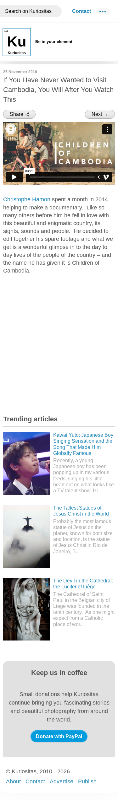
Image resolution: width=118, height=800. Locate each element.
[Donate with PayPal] (59, 736)
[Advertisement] (59, 343)
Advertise (61, 781)
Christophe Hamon (26, 199)
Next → (100, 114)
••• (103, 11)
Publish (87, 781)
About (13, 781)
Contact (81, 11)
